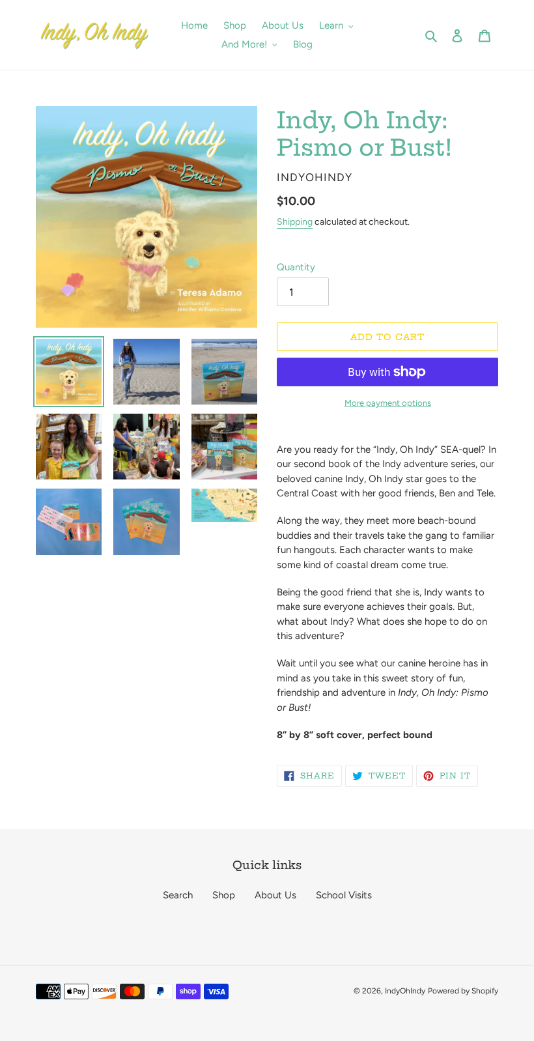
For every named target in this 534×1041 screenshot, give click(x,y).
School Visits (344, 895)
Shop (223, 895)
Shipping (295, 221)
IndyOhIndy (405, 990)
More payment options (387, 403)
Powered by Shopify (463, 990)
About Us (275, 895)
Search (178, 895)
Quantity (296, 267)
